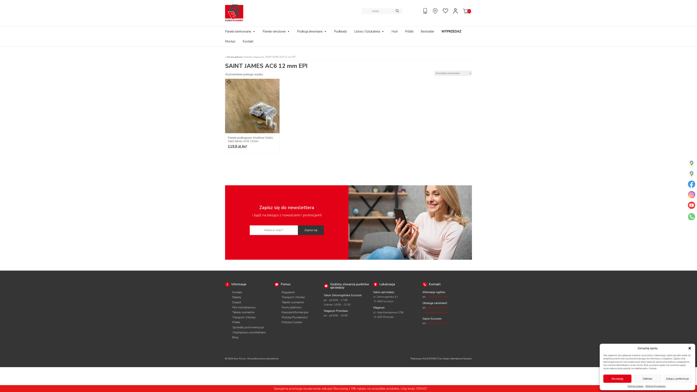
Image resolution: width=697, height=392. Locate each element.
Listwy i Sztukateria (367, 31)
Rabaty (236, 297)
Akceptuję (617, 378)
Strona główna (234, 57)
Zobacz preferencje (677, 378)
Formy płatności (292, 307)
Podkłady (340, 31)
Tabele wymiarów (243, 312)
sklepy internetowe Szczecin (457, 358)
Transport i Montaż (244, 317)
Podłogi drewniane (310, 31)
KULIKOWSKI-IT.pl (432, 358)
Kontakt (248, 41)
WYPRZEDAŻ (451, 31)
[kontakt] (425, 11)
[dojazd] (435, 11)
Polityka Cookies (636, 386)
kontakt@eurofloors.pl (436, 312)
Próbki (409, 31)
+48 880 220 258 (438, 323)
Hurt (395, 31)
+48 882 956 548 (438, 297)
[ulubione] (445, 11)
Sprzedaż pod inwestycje (248, 327)
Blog (235, 337)
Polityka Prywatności (655, 386)
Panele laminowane (238, 31)
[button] (690, 348)
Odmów (647, 378)
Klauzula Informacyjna (295, 312)
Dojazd (236, 302)
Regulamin (288, 292)
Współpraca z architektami (249, 332)
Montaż (230, 41)
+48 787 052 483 (438, 307)
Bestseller (427, 31)
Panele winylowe (274, 31)
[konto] (455, 11)
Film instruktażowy (244, 307)
